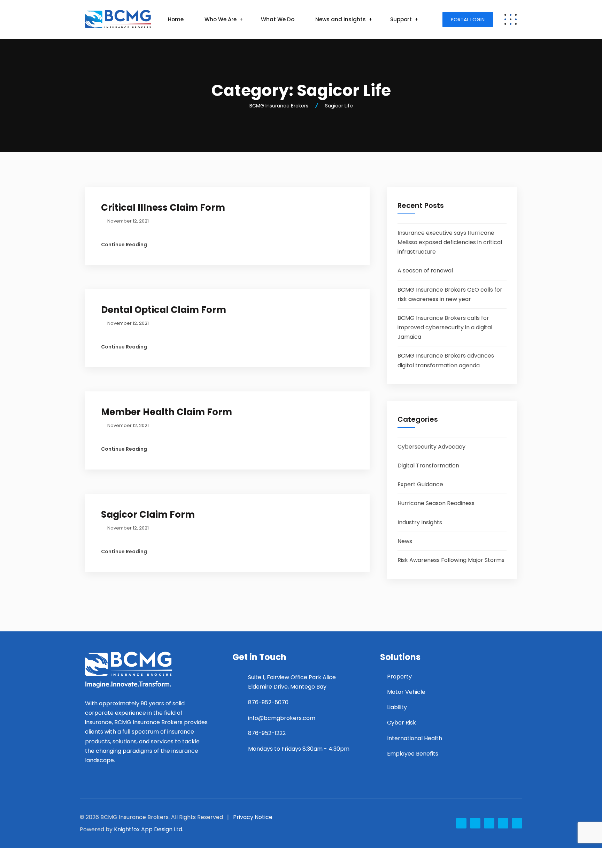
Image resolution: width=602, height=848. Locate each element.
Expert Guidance (420, 484)
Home (176, 19)
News (405, 541)
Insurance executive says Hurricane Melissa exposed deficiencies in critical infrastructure (450, 242)
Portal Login (468, 19)
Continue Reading (124, 244)
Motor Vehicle (406, 692)
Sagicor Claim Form (148, 514)
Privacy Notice (252, 817)
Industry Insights (420, 522)
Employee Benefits (412, 754)
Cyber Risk (401, 723)
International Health (414, 738)
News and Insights (340, 19)
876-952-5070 (268, 702)
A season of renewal (425, 271)
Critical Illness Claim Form (163, 207)
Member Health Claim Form (166, 412)
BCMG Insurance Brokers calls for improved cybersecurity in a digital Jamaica (445, 327)
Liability (397, 707)
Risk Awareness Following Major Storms (451, 560)
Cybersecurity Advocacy (431, 447)
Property (399, 677)
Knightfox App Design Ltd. (148, 829)
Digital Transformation (428, 465)
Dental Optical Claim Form (163, 309)
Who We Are (220, 19)
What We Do (277, 19)
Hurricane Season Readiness (436, 503)
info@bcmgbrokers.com (281, 718)
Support (401, 19)
